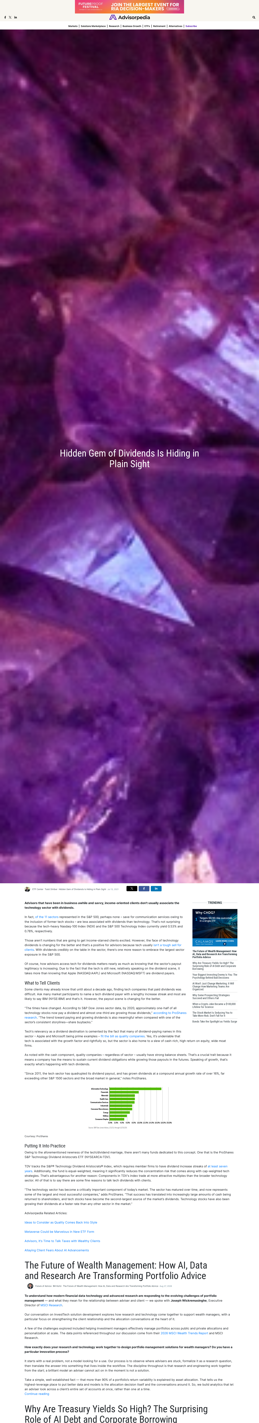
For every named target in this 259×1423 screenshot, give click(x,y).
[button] (132, 888)
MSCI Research (51, 1305)
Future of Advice (43, 1286)
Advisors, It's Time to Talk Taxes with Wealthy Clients (62, 1241)
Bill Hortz (57, 1286)
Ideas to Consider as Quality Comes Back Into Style (61, 1222)
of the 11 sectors (46, 917)
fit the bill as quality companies (123, 1036)
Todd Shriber (51, 889)
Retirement (159, 26)
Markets (72, 26)
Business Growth (132, 26)
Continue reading (37, 1394)
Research (114, 26)
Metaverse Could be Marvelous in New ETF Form (59, 1232)
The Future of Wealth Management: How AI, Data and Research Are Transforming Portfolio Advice (110, 1286)
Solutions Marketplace (93, 26)
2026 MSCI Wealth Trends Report (184, 1333)
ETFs (147, 26)
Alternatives (175, 26)
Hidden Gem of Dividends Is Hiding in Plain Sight (82, 889)
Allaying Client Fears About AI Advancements (57, 1250)
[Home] (129, 17)
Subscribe (191, 26)
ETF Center (37, 889)
